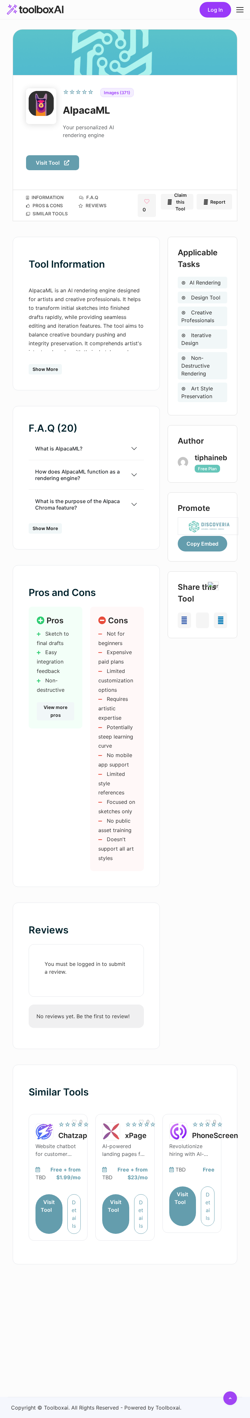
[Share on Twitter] (202, 620)
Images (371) (117, 92)
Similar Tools (50, 213)
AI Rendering (205, 282)
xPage (135, 1135)
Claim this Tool (180, 201)
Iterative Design (196, 339)
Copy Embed (202, 543)
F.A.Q (91, 197)
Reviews (95, 205)
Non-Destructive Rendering (195, 366)
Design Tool (204, 297)
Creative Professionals (197, 316)
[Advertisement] (202, 680)
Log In (215, 9)
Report (217, 202)
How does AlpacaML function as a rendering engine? (77, 474)
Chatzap (72, 1135)
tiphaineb (211, 457)
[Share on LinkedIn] (220, 620)
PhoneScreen (215, 1135)
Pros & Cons (47, 205)
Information (47, 197)
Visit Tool (48, 162)
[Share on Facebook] (184, 620)
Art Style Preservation (197, 392)
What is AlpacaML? (58, 448)
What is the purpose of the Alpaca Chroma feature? (77, 504)
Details (74, 1214)
